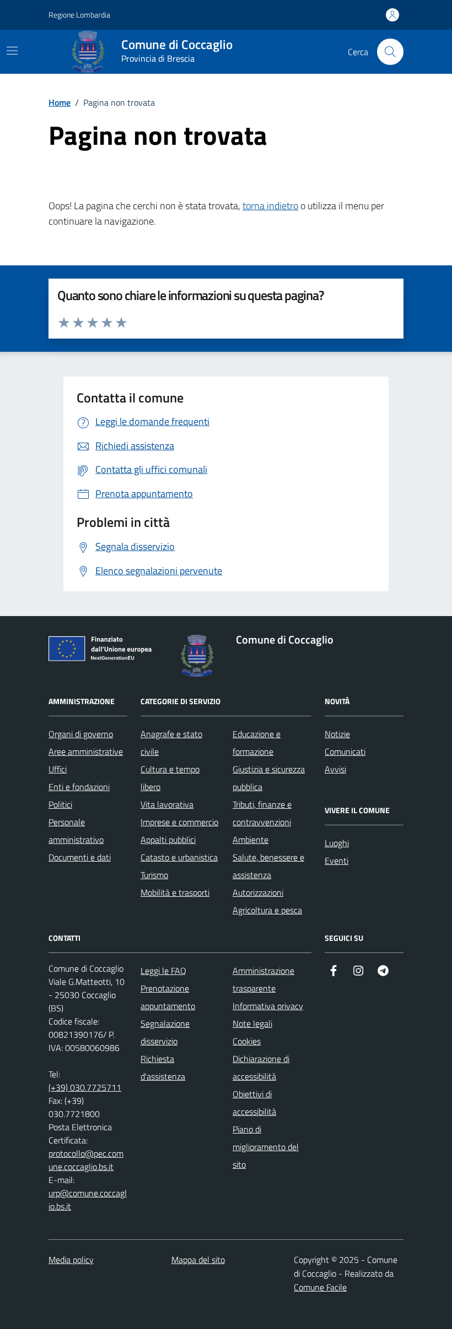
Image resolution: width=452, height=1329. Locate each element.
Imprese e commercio (179, 822)
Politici (60, 804)
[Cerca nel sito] (390, 52)
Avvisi (335, 769)
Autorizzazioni (258, 892)
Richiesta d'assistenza (163, 1067)
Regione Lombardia (79, 14)
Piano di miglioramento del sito (266, 1147)
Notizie (337, 733)
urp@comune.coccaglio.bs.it (88, 1199)
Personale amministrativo (76, 830)
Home (60, 102)
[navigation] (12, 50)
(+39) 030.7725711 (85, 1087)
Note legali (252, 1023)
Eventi (336, 860)
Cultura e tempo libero (170, 777)
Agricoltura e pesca (267, 910)
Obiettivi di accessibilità (254, 1102)
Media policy (71, 1259)
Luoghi (337, 842)
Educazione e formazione (257, 742)
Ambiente (250, 839)
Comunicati (345, 751)
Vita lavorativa (167, 804)
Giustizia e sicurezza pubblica (269, 777)
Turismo (154, 874)
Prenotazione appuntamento (168, 997)
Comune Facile (320, 1287)
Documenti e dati (80, 857)
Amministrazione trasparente (263, 979)
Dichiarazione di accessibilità (261, 1067)
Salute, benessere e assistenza (268, 866)
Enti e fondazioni (79, 786)
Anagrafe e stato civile (171, 742)
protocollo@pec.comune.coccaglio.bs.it (86, 1160)
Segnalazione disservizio (165, 1032)
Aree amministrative (86, 751)
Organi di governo (81, 733)
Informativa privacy (268, 1005)
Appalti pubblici (168, 839)
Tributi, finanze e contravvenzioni (262, 813)
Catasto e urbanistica (179, 857)
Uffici (58, 769)
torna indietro (270, 205)
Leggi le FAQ (163, 970)
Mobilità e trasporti (175, 892)
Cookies (247, 1041)
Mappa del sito (198, 1259)
